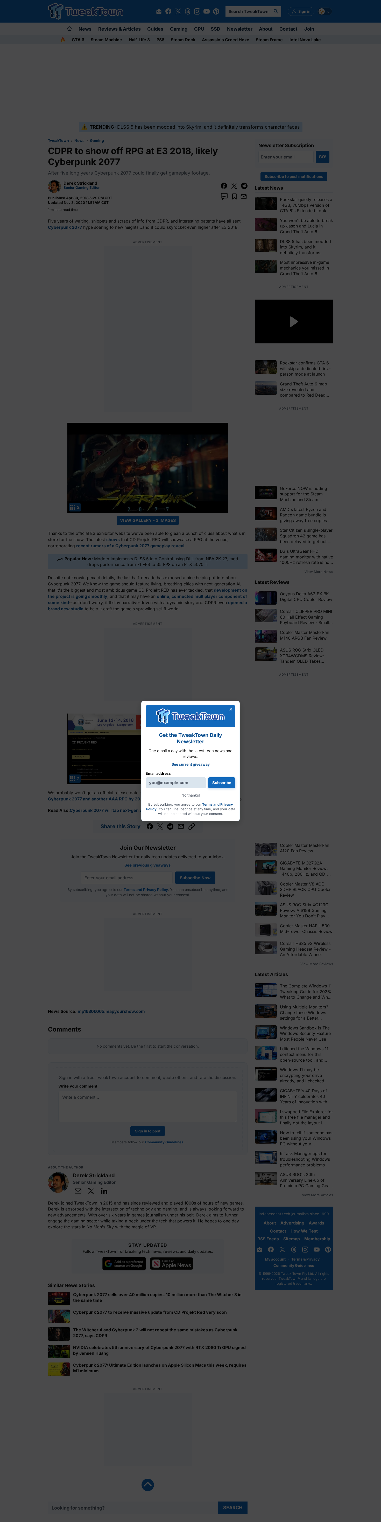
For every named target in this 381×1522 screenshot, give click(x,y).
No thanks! (190, 795)
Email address (158, 773)
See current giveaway (191, 764)
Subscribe (221, 782)
